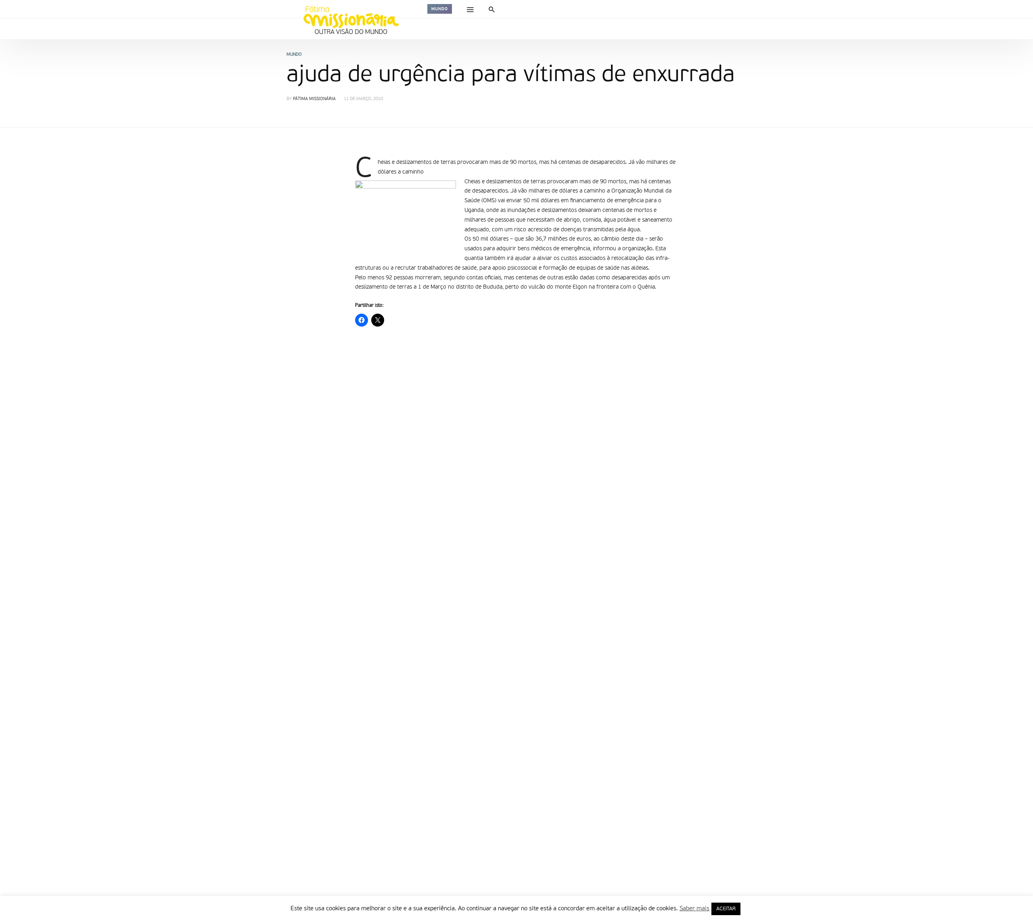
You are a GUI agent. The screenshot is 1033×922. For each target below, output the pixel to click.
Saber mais (694, 908)
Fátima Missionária (314, 99)
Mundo (439, 9)
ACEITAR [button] (726, 909)
